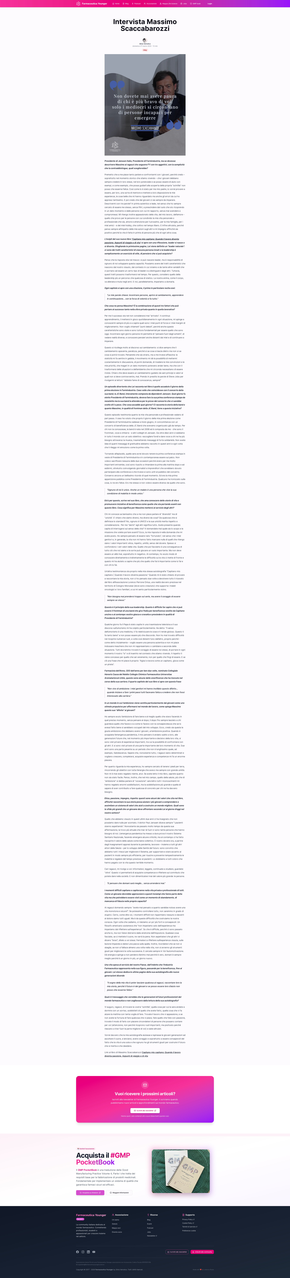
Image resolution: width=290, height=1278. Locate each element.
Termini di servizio (189, 1227)
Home (117, 4)
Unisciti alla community (203, 1252)
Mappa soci (116, 1228)
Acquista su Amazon (90, 1193)
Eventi (149, 1224)
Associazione (152, 4)
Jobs (185, 4)
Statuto (114, 1224)
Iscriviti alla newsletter (145, 1111)
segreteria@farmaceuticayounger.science (91, 1264)
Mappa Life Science (169, 4)
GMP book (197, 4)
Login (210, 4)
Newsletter (151, 1236)
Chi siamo (115, 1220)
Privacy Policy (187, 1219)
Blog (127, 4)
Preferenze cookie (189, 1231)
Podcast (137, 4)
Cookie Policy (187, 1223)
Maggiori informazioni (121, 1193)
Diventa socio (117, 1232)
